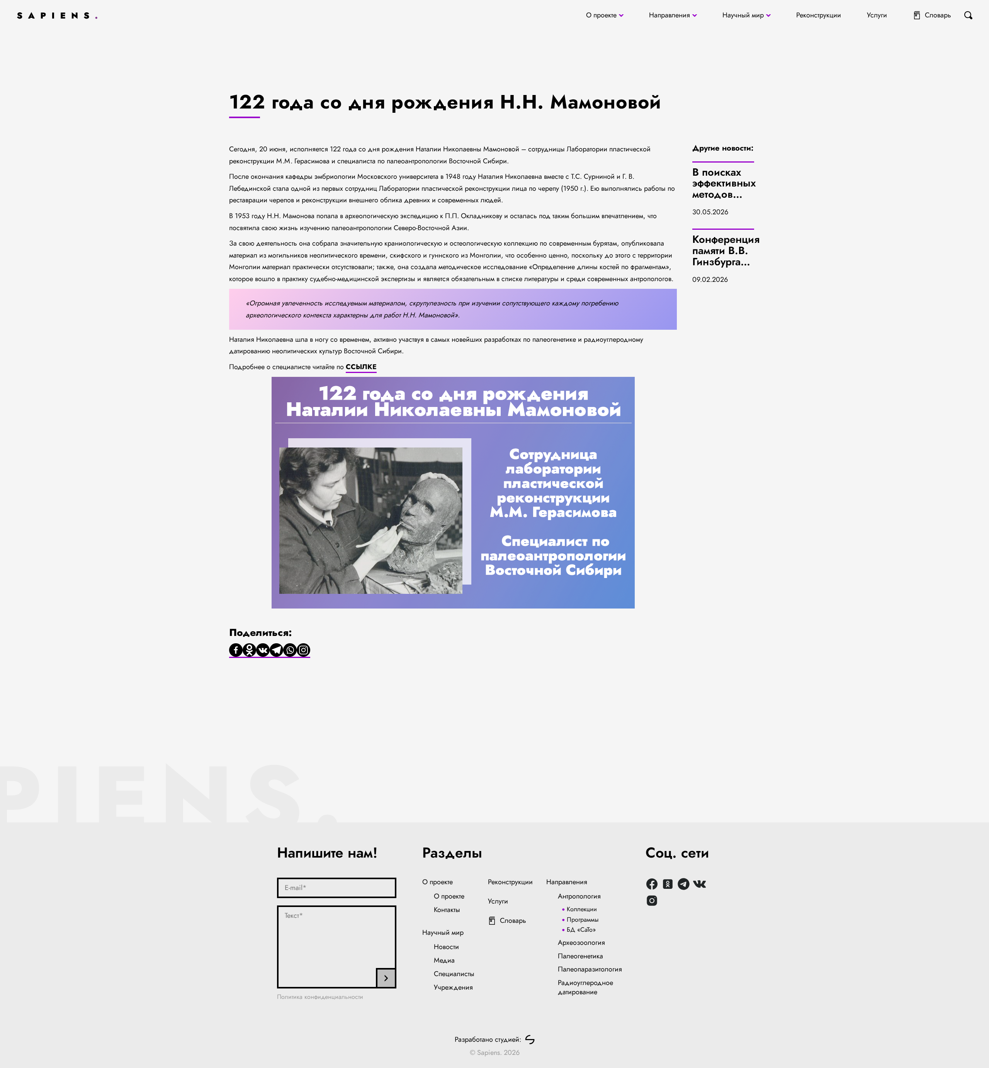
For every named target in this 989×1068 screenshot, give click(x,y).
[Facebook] (236, 650)
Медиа (444, 960)
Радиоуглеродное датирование (585, 987)
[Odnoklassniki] (249, 650)
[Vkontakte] (263, 650)
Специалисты (454, 974)
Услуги (877, 15)
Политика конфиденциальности (320, 996)
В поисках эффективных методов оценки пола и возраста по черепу (725, 199)
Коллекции (582, 909)
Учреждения (453, 987)
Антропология (579, 896)
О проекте (601, 15)
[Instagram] (303, 650)
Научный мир (743, 15)
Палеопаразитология (590, 969)
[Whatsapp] (290, 650)
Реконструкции (818, 15)
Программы (582, 919)
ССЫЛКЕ (361, 367)
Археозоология (581, 942)
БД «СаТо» (581, 929)
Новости (446, 947)
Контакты (447, 910)
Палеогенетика (580, 956)
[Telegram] (276, 650)
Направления (669, 15)
